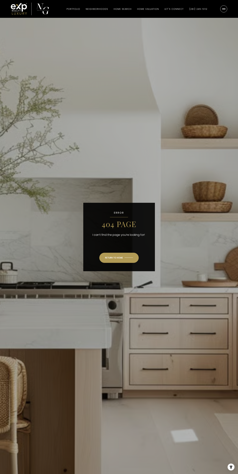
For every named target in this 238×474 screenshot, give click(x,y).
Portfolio (73, 9)
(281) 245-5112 (198, 9)
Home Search (123, 9)
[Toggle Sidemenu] (223, 8)
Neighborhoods (97, 9)
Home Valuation (148, 9)
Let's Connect (174, 9)
